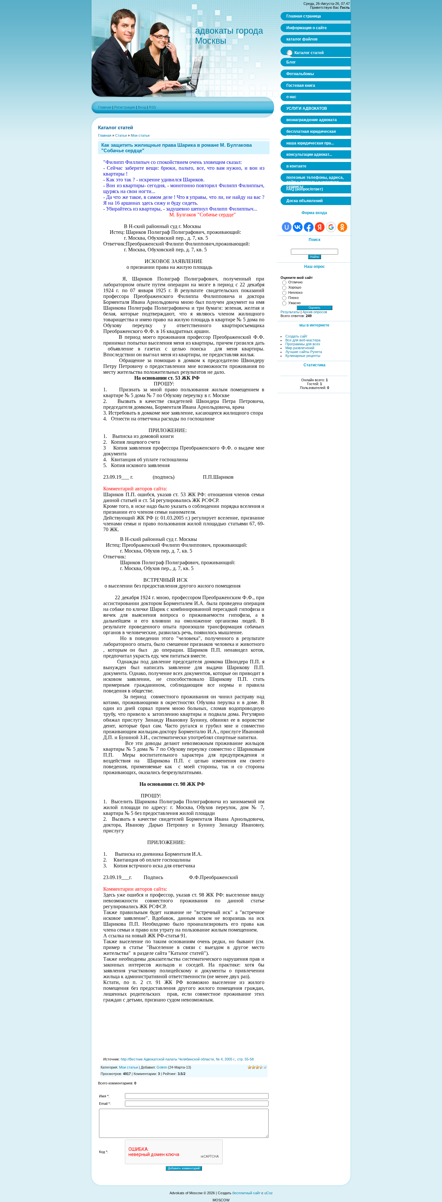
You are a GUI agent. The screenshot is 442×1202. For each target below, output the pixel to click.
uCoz (268, 1193)
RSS (152, 107)
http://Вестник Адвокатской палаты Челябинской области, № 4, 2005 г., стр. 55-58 (187, 1059)
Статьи (121, 135)
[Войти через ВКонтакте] (298, 227)
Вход (142, 107)
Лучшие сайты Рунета (303, 352)
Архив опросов (315, 312)
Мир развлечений (299, 348)
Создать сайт (296, 336)
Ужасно (294, 303)
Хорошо (294, 287)
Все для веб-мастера (302, 340)
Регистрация (124, 107)
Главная (104, 107)
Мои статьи (140, 135)
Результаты (290, 312)
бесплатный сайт (246, 1193)
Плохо (293, 298)
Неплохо (295, 292)
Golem (162, 1067)
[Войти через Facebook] (309, 227)
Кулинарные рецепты (302, 356)
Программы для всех (302, 344)
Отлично (295, 282)
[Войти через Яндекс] (320, 227)
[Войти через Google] (331, 227)
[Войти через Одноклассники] (342, 227)
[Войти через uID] (287, 227)
